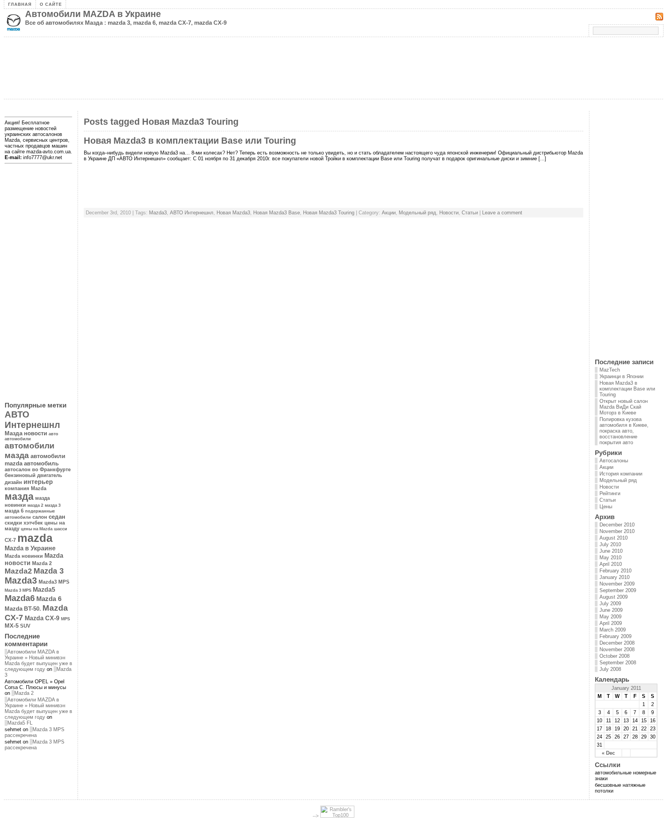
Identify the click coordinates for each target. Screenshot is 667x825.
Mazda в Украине (30, 548)
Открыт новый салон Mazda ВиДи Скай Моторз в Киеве (623, 407)
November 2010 (617, 531)
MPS (65, 618)
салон (39, 517)
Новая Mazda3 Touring (328, 213)
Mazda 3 (49, 571)
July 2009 (610, 603)
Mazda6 (20, 598)
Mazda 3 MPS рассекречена (34, 732)
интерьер (38, 481)
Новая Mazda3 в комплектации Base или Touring (190, 141)
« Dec (608, 753)
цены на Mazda (36, 528)
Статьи (470, 213)
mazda (34, 537)
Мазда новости (26, 433)
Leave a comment (502, 213)
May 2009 (610, 617)
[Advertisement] (144, 108)
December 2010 (617, 525)
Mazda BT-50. (23, 609)
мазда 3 (53, 505)
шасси (60, 528)
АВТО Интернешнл (191, 213)
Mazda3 (158, 213)
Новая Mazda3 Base (276, 213)
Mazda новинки (24, 556)
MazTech (609, 370)
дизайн (13, 482)
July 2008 (610, 669)
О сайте (51, 4)
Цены (605, 506)
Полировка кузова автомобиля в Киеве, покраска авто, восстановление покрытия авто (623, 430)
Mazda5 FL (19, 723)
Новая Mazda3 (233, 213)
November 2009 (617, 584)
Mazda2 (18, 571)
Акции (389, 213)
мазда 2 (35, 505)
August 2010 (613, 538)
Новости (449, 213)
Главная (20, 4)
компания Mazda (25, 488)
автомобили (18, 438)
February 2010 (615, 571)
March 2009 (612, 630)
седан (57, 517)
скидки (13, 523)
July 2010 (610, 544)
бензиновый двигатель (33, 475)
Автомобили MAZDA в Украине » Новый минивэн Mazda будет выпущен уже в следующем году (38, 660)
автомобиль (41, 463)
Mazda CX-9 (42, 618)
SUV (25, 626)
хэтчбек (33, 523)
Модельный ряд (417, 213)
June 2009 (611, 610)
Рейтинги (609, 493)
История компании (620, 474)
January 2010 (614, 577)
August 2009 (613, 597)
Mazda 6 (48, 599)
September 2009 (617, 590)
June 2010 (611, 551)
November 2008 (617, 649)
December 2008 (617, 643)
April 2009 (610, 623)
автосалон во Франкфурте (38, 469)
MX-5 (12, 626)
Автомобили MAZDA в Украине (93, 14)
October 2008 (614, 656)
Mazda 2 (42, 563)
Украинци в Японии (621, 376)
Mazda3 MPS (54, 582)
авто (53, 433)
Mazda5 (44, 589)
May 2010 (610, 557)
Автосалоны (613, 460)
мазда (19, 496)
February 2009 (615, 636)
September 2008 (617, 662)
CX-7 (10, 540)
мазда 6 (14, 511)
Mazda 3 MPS (18, 590)
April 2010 (610, 564)
